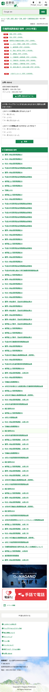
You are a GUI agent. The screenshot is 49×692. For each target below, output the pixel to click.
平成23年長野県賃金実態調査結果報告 (18, 212)
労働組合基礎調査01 (12, 382)
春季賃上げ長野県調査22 (13, 333)
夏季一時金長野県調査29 (13, 279)
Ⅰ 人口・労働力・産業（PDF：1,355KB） (23, 44)
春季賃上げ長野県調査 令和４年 (17, 440)
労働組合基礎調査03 (12, 426)
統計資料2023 (10, 489)
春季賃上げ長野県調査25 (13, 181)
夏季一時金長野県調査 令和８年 (17, 560)
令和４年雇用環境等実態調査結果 (17, 458)
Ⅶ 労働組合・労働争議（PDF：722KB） (23, 63)
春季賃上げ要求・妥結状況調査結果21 (18, 337)
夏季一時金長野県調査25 (13, 239)
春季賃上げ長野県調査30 (13, 351)
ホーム (3, 18)
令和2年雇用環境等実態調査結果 (16, 404)
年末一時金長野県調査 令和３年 (17, 422)
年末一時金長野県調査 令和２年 (17, 400)
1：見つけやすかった (12, 129)
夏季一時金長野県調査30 (13, 346)
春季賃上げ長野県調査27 (13, 195)
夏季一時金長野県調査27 (13, 155)
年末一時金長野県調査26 (13, 164)
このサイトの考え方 (10, 624)
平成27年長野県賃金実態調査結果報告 (18, 248)
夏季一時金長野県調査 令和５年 (17, 471)
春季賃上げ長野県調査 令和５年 (17, 466)
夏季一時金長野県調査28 (13, 257)
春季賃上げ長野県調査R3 (14, 413)
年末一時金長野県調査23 (13, 293)
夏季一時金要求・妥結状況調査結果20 (18, 302)
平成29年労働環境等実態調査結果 (17, 342)
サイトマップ (8, 637)
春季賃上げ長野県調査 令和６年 (17, 493)
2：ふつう (8, 117)
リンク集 (6, 641)
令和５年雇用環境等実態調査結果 (17, 484)
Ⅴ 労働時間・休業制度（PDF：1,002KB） (23, 57)
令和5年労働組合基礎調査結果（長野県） (19, 480)
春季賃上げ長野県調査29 (13, 275)
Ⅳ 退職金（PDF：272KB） (19, 54)
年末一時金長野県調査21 (13, 297)
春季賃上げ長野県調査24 (13, 244)
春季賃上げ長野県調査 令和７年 (17, 524)
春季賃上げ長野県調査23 (13, 328)
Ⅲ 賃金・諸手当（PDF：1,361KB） (21, 50)
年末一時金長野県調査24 (13, 235)
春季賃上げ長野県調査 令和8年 (16, 551)
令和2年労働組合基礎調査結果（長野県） (19, 395)
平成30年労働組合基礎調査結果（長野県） (20, 355)
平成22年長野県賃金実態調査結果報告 (18, 226)
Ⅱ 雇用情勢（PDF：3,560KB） (20, 47)
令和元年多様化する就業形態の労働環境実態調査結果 (24, 386)
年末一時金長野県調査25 (13, 199)
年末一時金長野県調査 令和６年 (17, 502)
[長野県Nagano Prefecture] (7, 3)
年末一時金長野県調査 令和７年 (17, 533)
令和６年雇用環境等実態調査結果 (17, 515)
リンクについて (9, 645)
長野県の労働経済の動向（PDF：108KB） (22, 40)
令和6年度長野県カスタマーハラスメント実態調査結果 (24, 520)
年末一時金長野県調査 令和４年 (17, 449)
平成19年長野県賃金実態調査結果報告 (18, 221)
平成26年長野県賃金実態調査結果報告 (18, 168)
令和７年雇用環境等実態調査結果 (17, 542)
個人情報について (9, 632)
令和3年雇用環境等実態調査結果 (16, 435)
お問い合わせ (8, 653)
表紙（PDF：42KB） (15, 34)
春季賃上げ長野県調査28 (13, 253)
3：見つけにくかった (12, 135)
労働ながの (9, 190)
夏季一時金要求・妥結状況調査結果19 (18, 319)
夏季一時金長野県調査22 (13, 306)
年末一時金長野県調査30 (13, 360)
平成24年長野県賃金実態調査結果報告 (18, 217)
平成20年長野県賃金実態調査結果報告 (18, 208)
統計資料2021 (10, 431)
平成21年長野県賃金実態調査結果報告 (18, 204)
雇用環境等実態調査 (12, 556)
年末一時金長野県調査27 (13, 159)
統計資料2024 (10, 511)
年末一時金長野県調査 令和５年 (17, 475)
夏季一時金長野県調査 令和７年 (17, 529)
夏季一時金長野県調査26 (13, 172)
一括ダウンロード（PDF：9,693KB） (21, 73)
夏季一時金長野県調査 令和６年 (17, 498)
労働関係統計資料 (32, 18)
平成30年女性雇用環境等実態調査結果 (18, 364)
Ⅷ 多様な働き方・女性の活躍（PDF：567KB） (25, 67)
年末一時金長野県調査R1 (14, 377)
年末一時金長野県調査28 (13, 262)
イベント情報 (11, 605)
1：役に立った (9, 114)
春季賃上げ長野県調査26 (13, 186)
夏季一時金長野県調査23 (13, 315)
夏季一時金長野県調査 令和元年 (17, 373)
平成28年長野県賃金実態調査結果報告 (18, 266)
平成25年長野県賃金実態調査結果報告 (18, 177)
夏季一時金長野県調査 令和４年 (17, 444)
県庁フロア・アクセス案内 (12, 649)
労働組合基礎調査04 (12, 453)
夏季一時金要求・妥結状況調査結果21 (18, 310)
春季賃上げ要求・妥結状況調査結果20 (18, 324)
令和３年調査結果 (11, 417)
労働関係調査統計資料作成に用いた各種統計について (24, 547)
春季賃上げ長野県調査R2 (14, 391)
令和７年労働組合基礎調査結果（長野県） (20, 538)
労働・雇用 (22, 18)
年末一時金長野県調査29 (13, 284)
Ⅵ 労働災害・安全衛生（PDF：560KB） (23, 60)
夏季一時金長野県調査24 (13, 230)
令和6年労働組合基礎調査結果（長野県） (19, 506)
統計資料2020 (10, 408)
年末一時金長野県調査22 (13, 288)
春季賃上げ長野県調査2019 (14, 368)
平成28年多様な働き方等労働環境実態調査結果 (21, 270)
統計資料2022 (10, 462)
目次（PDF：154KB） (16, 37)
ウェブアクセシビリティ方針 (13, 628)
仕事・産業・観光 (12, 18)
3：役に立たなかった (12, 120)
